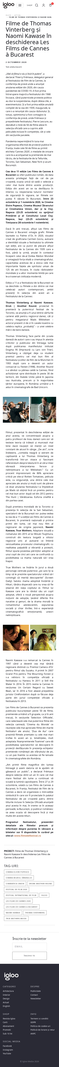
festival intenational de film (21, 895)
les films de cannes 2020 (18, 901)
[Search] (36, 5)
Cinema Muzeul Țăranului (19, 878)
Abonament (8, 1026)
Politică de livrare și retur (43, 1030)
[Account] (43, 5)
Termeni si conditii (39, 1018)
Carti (5, 1022)
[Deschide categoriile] (19, 5)
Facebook (7, 1046)
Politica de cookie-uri (40, 1026)
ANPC (33, 1033)
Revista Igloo (9, 1018)
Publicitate (36, 991)
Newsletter (36, 998)
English (6, 1006)
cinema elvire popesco (17, 872)
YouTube (7, 1053)
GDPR (33, 1022)
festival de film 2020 (16, 889)
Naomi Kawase (13, 913)
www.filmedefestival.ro (27, 835)
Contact (34, 995)
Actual (17, 15)
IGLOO (8, 15)
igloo (44, 895)
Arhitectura (8, 991)
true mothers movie (16, 918)
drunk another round (40, 883)
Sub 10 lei (7, 1033)
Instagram (8, 1050)
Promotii (7, 1030)
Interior (6, 995)
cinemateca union (15, 883)
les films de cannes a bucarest (22, 907)
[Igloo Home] (8, 5)
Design (6, 998)
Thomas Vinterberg (35, 913)
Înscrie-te (29, 956)
